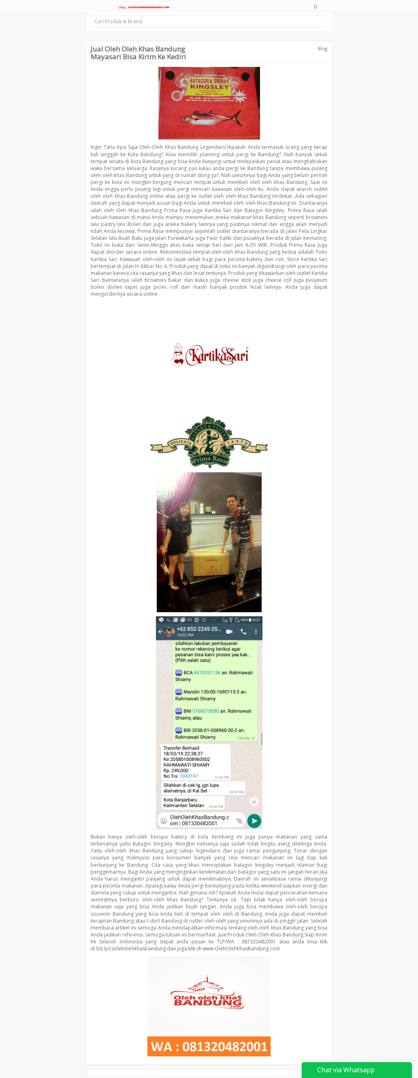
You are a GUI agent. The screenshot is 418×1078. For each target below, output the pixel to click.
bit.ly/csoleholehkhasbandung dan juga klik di (148, 948)
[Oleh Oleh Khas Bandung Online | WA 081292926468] (143, 6)
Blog (322, 48)
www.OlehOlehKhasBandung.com (241, 948)
